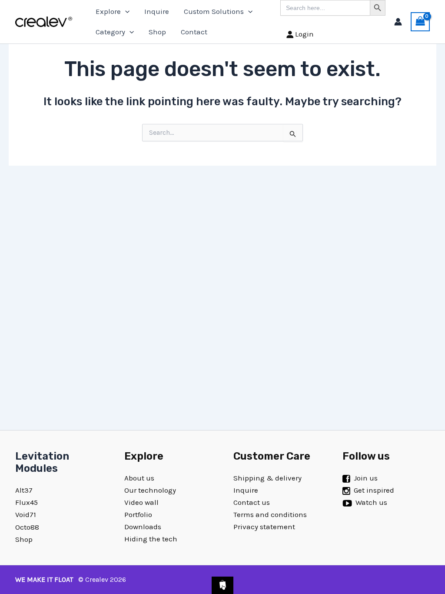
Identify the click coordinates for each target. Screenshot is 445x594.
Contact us (251, 502)
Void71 (25, 514)
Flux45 (26, 502)
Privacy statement (264, 526)
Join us (366, 478)
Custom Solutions (214, 11)
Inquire (156, 11)
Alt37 (24, 490)
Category (110, 31)
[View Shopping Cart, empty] (420, 21)
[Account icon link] (398, 22)
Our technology (150, 490)
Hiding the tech (150, 538)
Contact (194, 31)
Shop (157, 31)
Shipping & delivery (267, 478)
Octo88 (27, 527)
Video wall (141, 502)
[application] (125, 11)
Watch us (371, 502)
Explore (108, 11)
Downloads (142, 526)
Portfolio (138, 514)
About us (139, 478)
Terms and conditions (270, 514)
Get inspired (374, 490)
